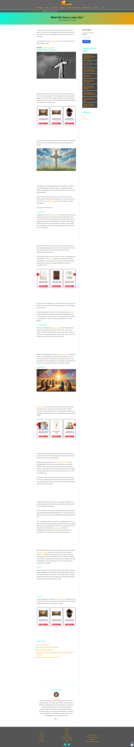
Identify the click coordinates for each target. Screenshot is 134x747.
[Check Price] (43, 123)
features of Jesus (56, 328)
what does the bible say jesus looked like (48, 647)
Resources (42, 739)
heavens (54, 215)
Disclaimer (92, 739)
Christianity (39, 7)
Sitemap (42, 741)
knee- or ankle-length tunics (61, 462)
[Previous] (38, 274)
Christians (45, 552)
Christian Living (86, 7)
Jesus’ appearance (60, 599)
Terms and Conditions (92, 737)
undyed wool (58, 528)
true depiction (53, 41)
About (96, 7)
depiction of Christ (51, 201)
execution (39, 552)
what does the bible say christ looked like (48, 657)
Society (62, 7)
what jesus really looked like (44, 649)
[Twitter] (69, 744)
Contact (42, 737)
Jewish (52, 258)
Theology (54, 7)
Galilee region (62, 354)
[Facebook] (55, 718)
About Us (41, 734)
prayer (73, 521)
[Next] (74, 274)
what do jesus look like (48, 47)
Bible (47, 7)
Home (41, 732)
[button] (103, 8)
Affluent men (40, 406)
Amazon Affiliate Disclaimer (92, 741)
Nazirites (71, 312)
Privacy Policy (92, 735)
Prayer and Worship (73, 7)
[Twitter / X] (57, 718)
